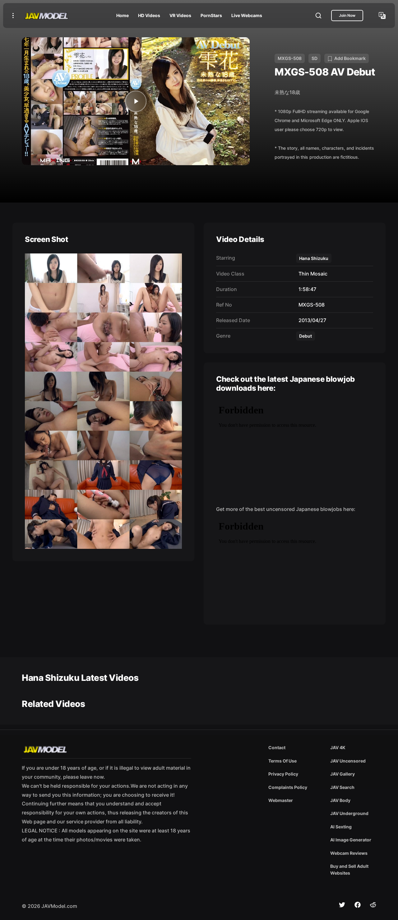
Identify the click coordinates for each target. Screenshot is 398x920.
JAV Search (342, 787)
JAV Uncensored (348, 760)
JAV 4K (337, 747)
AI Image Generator (350, 839)
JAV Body (340, 800)
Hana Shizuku (313, 258)
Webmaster (280, 800)
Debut (305, 336)
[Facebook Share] (357, 905)
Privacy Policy (283, 774)
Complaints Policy (287, 787)
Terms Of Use (282, 760)
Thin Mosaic (311, 274)
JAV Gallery (342, 774)
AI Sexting (341, 826)
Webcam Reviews (349, 853)
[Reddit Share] (373, 905)
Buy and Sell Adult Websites (349, 869)
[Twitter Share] (342, 905)
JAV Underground (349, 813)
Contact (276, 747)
